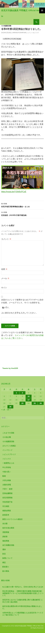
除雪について (7, 558)
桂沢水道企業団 (8, 528)
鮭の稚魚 (5, 571)
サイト (4, 288)
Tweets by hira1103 (10, 368)
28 (10, 407)
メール (5, 278)
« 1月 (3, 410)
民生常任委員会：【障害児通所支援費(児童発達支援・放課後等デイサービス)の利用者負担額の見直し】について (22, 593)
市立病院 (5, 506)
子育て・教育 (7, 489)
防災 (4, 554)
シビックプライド (9, 454)
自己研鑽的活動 (8, 545)
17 (29, 400)
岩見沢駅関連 (7, 498)
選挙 (4, 549)
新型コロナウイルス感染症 (12, 519)
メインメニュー (42, 10)
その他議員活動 (6, 26)
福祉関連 (5, 541)
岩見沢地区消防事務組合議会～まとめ (15, 205)
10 (29, 396)
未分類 (4, 523)
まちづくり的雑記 (9, 446)
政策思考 (5, 515)
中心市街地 (6, 467)
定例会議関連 (7, 493)
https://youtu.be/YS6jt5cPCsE (13, 192)
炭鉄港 (4, 536)
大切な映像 (6, 480)
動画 (4, 476)
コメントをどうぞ (33, 32)
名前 (4, 269)
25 (35, 403)
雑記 (4, 562)
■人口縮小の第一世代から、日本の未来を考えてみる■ (22, 587)
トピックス (6, 459)
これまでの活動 (8, 433)
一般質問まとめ (8, 463)
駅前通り (5, 567)
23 (22, 403)
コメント (6, 239)
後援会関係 (6, 511)
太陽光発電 (6, 485)
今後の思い (6, 472)
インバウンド (7, 450)
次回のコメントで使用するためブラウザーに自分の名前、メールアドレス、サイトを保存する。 (22, 301)
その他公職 (6, 437)
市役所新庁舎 (7, 502)
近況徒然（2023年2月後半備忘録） (14, 213)
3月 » (9, 410)
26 (41, 403)
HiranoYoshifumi (19, 32)
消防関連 (5, 532)
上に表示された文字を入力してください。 (19, 313)
